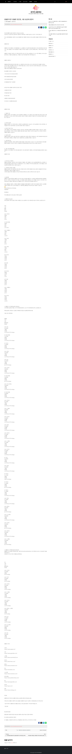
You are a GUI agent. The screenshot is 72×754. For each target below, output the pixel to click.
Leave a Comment (43, 730)
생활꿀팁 (30, 1)
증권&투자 (50, 54)
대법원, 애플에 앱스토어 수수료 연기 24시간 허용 (56, 24)
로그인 (12, 742)
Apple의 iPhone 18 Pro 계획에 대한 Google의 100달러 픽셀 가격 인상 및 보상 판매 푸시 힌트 (58, 27)
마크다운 (35, 1)
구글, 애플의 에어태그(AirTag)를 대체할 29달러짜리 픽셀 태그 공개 (58, 34)
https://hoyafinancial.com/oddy (16, 24)
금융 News (50, 43)
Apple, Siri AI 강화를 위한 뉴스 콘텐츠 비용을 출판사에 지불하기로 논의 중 (58, 22)
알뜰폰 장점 (25, 730)
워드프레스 (15, 1)
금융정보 (9, 1)
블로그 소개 (6, 748)
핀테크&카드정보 (51, 56)
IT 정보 (20, 1)
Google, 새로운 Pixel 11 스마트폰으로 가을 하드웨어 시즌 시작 (58, 31)
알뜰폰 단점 (20, 730)
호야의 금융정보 (36, 12)
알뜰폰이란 (28, 730)
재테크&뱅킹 (51, 52)
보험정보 (50, 47)
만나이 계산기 (25, 1)
